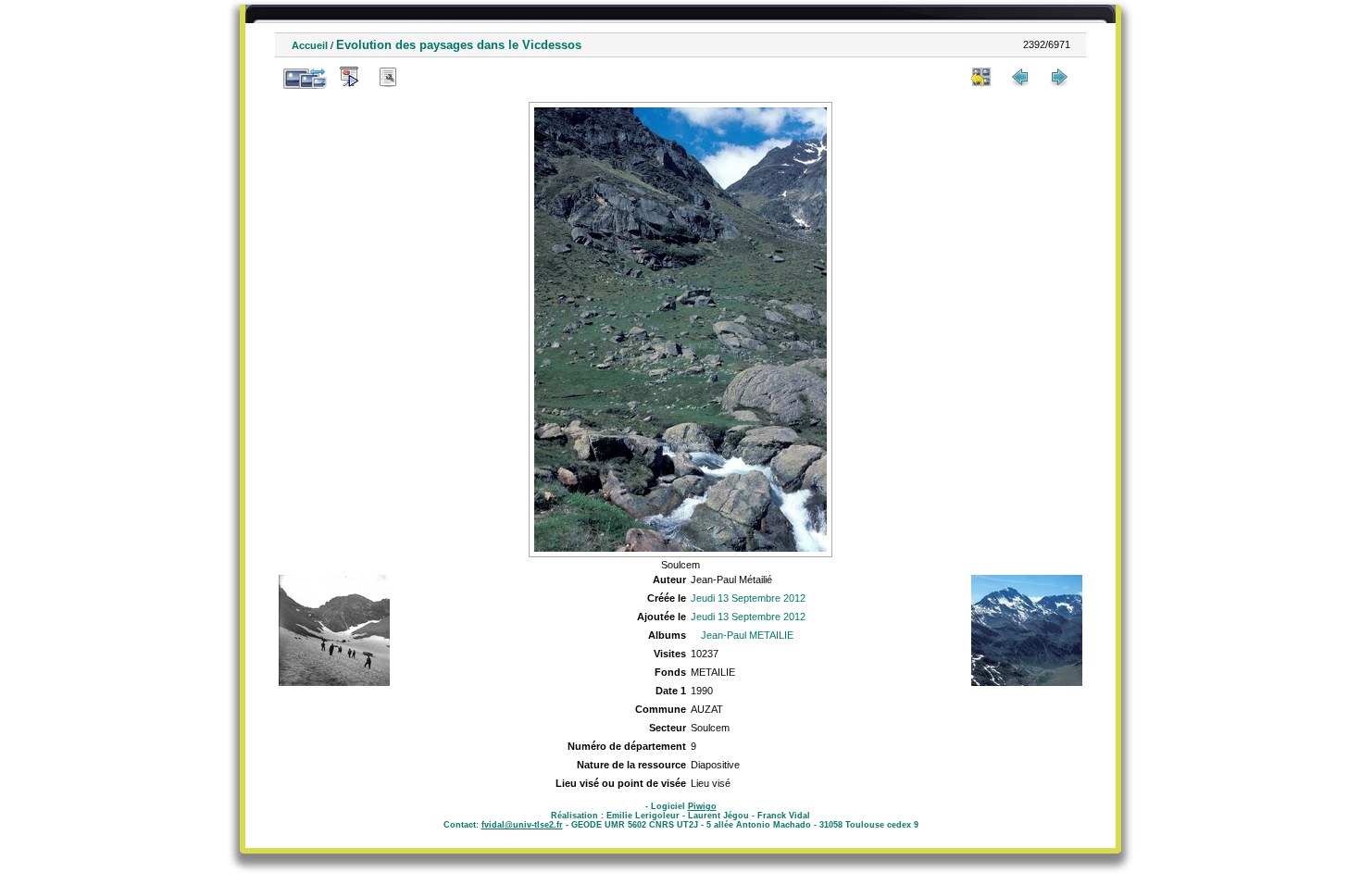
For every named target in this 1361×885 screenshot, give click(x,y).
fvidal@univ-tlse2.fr (522, 824)
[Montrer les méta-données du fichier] (387, 77)
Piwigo (702, 806)
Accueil (310, 45)
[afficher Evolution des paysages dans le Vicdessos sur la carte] (426, 77)
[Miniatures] (981, 77)
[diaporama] (349, 77)
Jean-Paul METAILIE (747, 635)
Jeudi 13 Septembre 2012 (748, 598)
